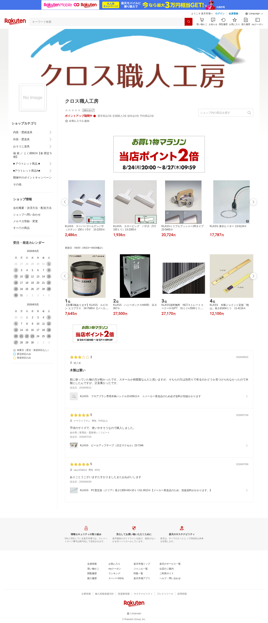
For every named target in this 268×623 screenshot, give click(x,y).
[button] (254, 13)
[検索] (188, 22)
